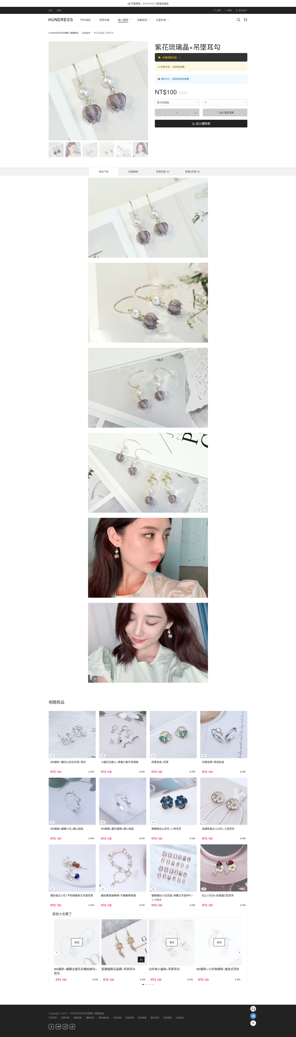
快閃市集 (65, 1017)
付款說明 (117, 1017)
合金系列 (86, 32)
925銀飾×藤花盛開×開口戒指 (117, 828)
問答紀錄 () (163, 171)
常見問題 (167, 1017)
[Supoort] (253, 1009)
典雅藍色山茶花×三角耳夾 (166, 828)
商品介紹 (103, 171)
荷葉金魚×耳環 (159, 762)
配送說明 (130, 1017)
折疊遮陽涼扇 (169, 57)
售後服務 (142, 1017)
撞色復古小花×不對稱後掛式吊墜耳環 (71, 895)
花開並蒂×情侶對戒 (213, 762)
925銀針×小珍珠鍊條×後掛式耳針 (217, 969)
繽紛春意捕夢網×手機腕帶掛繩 (118, 895)
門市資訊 (53, 1017)
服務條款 (78, 1017)
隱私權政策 (104, 1017)
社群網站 (180, 1017)
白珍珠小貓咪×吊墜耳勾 (164, 969)
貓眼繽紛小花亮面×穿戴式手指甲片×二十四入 (172, 897)
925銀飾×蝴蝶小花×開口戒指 (66, 828)
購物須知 (90, 1017)
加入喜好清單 (226, 112)
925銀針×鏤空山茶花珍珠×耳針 (68, 762)
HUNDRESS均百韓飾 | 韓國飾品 (63, 32)
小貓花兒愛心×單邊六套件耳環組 (119, 762)
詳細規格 (133, 171)
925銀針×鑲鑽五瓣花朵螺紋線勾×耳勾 (75, 971)
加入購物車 (202, 123)
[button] (54, 91)
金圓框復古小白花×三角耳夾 (218, 828)
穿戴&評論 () (192, 171)
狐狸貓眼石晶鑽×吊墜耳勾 (118, 969)
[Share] (253, 1016)
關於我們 (155, 1017)
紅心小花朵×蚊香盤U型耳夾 (218, 895)
